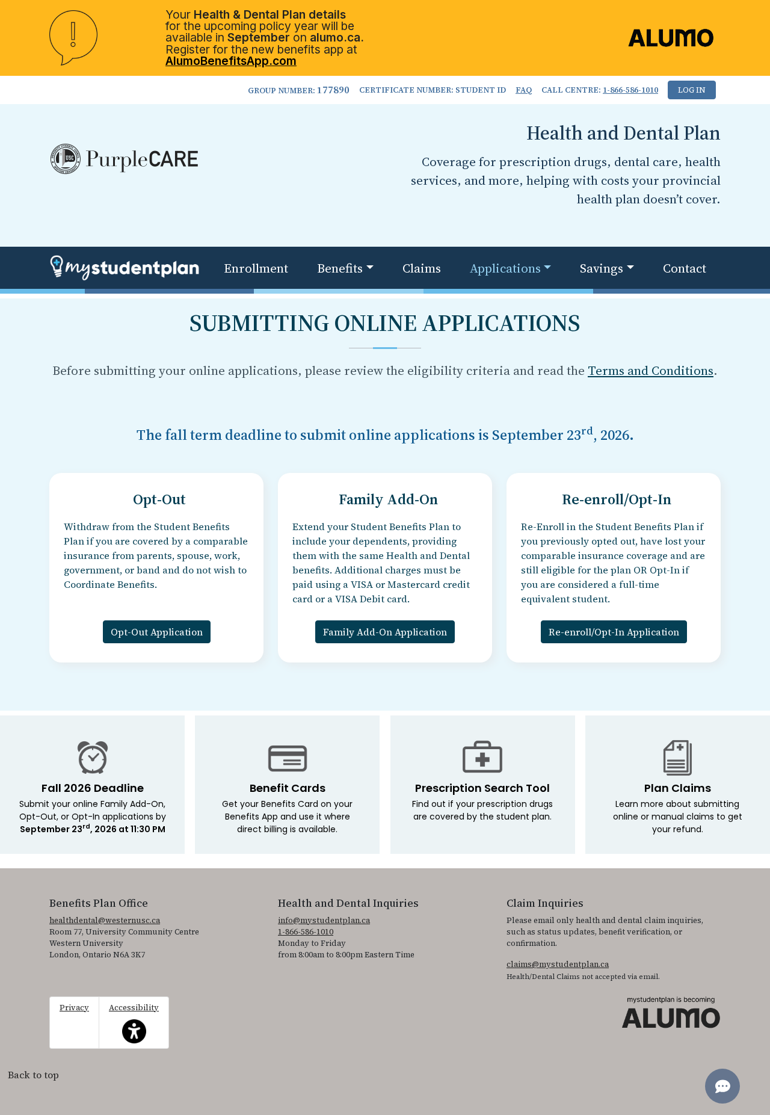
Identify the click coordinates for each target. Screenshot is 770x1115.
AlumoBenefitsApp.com (231, 61)
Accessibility (134, 1016)
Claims (421, 268)
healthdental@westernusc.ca (104, 920)
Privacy (74, 1007)
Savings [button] (601, 268)
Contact (684, 268)
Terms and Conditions (650, 370)
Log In (692, 90)
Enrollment (256, 268)
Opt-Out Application (157, 631)
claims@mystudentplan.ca (558, 964)
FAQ (524, 90)
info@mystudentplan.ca (324, 920)
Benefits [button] (340, 268)
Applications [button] (505, 268)
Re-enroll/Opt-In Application (614, 631)
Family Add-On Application (385, 631)
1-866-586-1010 (630, 90)
